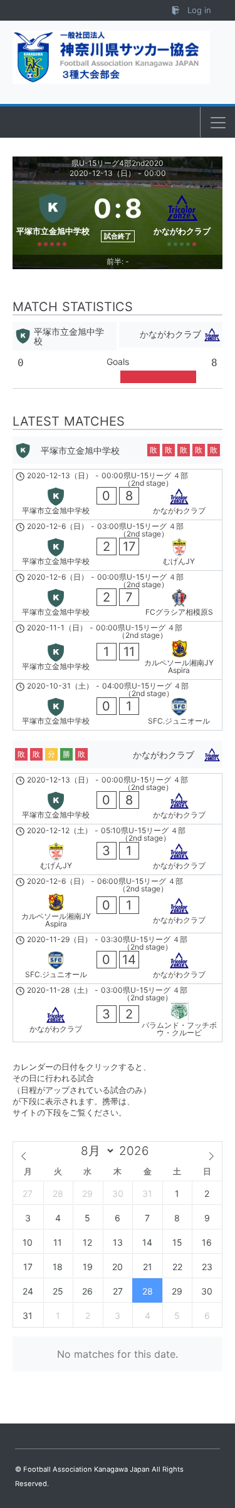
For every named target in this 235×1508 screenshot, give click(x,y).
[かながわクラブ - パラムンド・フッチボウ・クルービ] (117, 1013)
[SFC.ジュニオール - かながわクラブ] (117, 958)
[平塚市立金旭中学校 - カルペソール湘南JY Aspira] (117, 650)
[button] (218, 122)
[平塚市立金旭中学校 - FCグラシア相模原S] (117, 596)
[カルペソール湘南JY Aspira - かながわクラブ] (117, 904)
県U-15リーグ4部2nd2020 (117, 163)
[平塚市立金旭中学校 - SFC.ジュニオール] (117, 705)
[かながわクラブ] (182, 217)
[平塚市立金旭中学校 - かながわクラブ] (117, 494)
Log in (198, 10)
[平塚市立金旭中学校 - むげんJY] (117, 545)
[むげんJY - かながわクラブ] (117, 849)
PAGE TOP (216, 1451)
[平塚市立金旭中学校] (53, 217)
